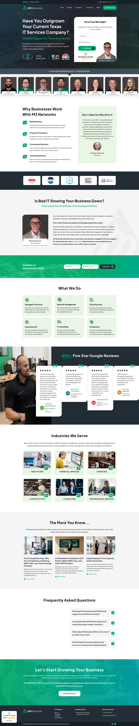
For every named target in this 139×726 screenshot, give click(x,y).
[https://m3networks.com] (32, 7)
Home (62, 7)
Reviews (69, 7)
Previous (21, 180)
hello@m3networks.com (110, 715)
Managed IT (78, 7)
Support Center (35, 2)
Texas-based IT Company (37, 443)
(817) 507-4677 (77, 241)
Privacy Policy (65, 724)
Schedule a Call (110, 7)
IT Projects (89, 7)
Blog (26, 2)
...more (38, 579)
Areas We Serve (59, 717)
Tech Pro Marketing (56, 724)
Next (117, 180)
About (98, 7)
